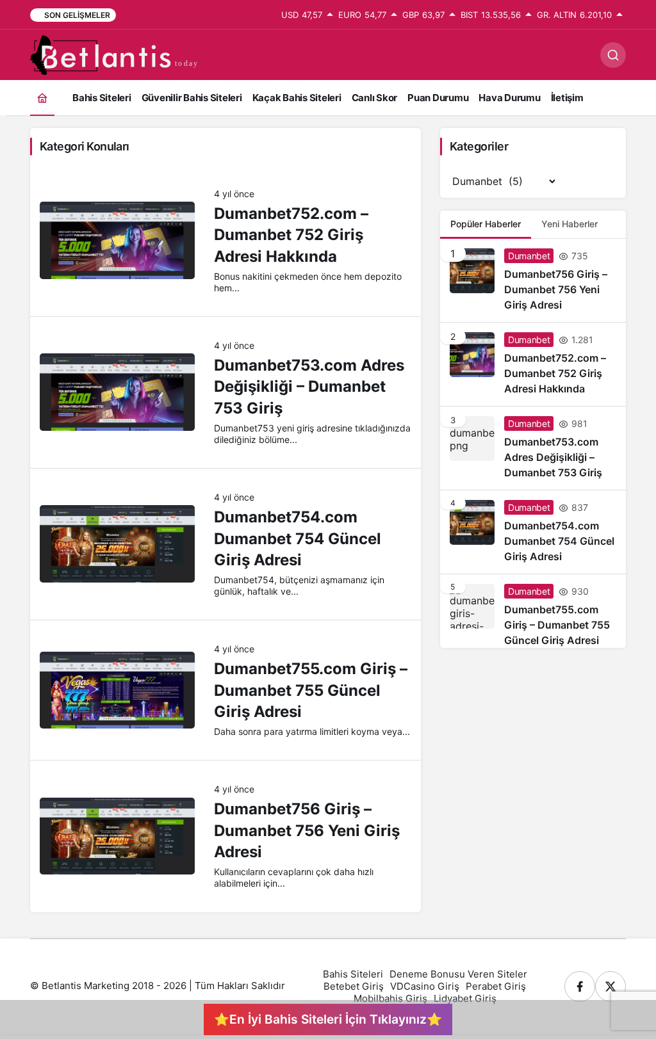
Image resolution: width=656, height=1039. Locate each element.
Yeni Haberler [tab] (569, 223)
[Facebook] (579, 986)
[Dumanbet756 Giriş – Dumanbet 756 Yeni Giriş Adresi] (533, 280)
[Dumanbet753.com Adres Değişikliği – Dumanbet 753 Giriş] (533, 448)
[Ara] (613, 55)
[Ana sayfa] (42, 97)
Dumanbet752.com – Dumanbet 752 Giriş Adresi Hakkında (291, 235)
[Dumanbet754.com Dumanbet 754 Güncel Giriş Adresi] (533, 532)
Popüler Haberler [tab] (485, 223)
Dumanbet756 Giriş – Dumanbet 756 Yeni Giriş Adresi (307, 830)
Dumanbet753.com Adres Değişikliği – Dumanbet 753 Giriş (309, 386)
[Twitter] (610, 986)
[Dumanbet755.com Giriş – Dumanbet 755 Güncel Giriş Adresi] (533, 611)
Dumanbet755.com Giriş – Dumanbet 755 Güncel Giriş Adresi (310, 690)
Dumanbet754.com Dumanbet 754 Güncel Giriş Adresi (297, 538)
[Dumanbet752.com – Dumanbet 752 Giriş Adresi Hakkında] (533, 364)
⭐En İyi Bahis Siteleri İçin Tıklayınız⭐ (328, 1019)
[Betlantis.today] (116, 53)
